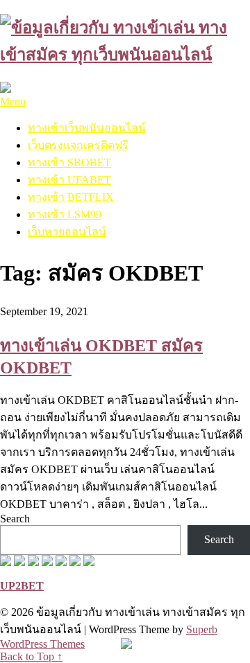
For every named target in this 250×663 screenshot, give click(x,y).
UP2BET (22, 586)
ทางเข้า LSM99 (64, 214)
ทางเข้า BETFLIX (71, 197)
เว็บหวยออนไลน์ (67, 232)
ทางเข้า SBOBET (69, 162)
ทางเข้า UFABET (69, 180)
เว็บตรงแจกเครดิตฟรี (78, 145)
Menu (13, 101)
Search (15, 518)
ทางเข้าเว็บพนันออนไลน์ (87, 128)
